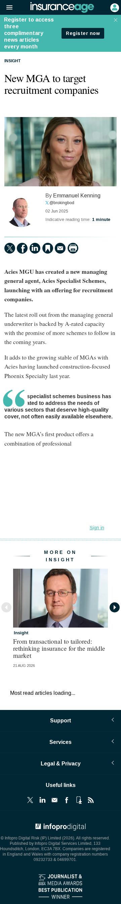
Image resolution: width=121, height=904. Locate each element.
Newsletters (54, 800)
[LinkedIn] (35, 248)
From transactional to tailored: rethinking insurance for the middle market (59, 648)
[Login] (114, 7)
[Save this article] (47, 248)
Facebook (67, 800)
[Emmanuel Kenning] (21, 210)
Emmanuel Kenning (76, 195)
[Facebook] (22, 248)
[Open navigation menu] (6, 7)
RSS (91, 800)
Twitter (30, 800)
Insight (12, 61)
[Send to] (60, 248)
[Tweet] (9, 248)
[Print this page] (73, 248)
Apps (79, 800)
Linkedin (42, 800)
